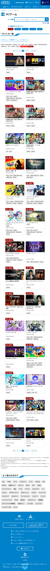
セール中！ (30, 46)
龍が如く (18, 29)
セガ (3, 481)
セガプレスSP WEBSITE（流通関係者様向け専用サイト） (36, 525)
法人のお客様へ (13, 525)
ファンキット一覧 (6, 507)
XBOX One (3, 46)
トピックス (44, 6)
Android (13, 46)
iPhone (4, 485)
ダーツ (37, 6)
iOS (9, 46)
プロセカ (34, 492)
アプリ (30, 481)
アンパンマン (39, 503)
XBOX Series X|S (43, 44)
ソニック (25, 29)
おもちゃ (4, 492)
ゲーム (7, 6)
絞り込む (45, 22)
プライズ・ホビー (17, 6)
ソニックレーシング (7, 500)
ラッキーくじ (42, 492)
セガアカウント (31, 500)
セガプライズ (36, 489)
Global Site (26, 548)
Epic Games (8, 44)
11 (32, 50)
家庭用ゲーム (14, 39)
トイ (43, 489)
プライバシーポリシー (18, 537)
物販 (15, 489)
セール (10, 29)
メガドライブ (5, 496)
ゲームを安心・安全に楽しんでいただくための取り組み (26, 531)
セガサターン (15, 496)
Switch (35, 44)
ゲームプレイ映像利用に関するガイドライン (23, 543)
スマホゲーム (24, 39)
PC (19, 44)
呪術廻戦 (40, 500)
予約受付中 (23, 46)
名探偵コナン (21, 503)
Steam (39, 29)
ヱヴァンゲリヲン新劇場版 (8, 503)
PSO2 (16, 500)
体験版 (17, 46)
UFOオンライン (25, 492)
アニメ (28, 6)
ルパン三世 (30, 503)
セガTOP (3, 10)
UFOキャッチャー (14, 492)
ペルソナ (33, 29)
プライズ (27, 489)
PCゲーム (4, 39)
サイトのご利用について (18, 534)
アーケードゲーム (6, 489)
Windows (15, 44)
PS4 (26, 44)
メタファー (35, 496)
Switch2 (30, 44)
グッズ (20, 489)
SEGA (9, 481)
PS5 (23, 44)
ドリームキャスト (25, 496)
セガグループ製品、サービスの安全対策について (24, 540)
